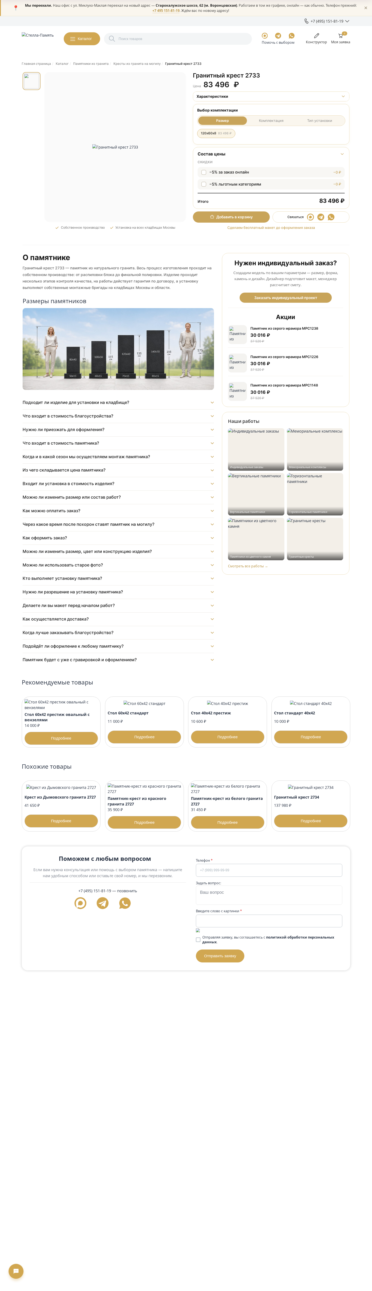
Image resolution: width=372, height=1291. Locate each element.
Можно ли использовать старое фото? (63, 565)
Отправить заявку (220, 956)
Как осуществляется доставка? (56, 619)
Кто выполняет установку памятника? (62, 578)
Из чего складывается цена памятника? (64, 470)
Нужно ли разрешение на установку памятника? (73, 591)
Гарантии (66, 21)
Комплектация (271, 120)
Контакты (151, 21)
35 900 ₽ (137, 810)
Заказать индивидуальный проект (285, 297)
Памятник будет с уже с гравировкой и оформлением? (80, 659)
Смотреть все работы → (248, 566)
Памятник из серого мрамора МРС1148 (284, 385)
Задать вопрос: (208, 883)
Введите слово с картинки (219, 911)
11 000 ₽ (131, 724)
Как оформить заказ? (45, 537)
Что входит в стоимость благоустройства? (68, 416)
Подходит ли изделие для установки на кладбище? (76, 402)
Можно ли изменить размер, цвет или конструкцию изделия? (87, 551)
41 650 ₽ (60, 808)
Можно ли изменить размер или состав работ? (72, 497)
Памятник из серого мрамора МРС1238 (284, 328)
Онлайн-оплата (126, 21)
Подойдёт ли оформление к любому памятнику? (73, 646)
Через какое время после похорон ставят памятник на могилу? (88, 524)
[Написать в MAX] (265, 36)
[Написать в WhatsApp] (292, 36)
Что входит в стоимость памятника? (61, 443)
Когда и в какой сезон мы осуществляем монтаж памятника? (86, 456)
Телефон (204, 860)
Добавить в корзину (234, 217)
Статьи (103, 21)
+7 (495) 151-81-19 (94, 890)
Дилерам (85, 21)
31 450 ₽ (227, 810)
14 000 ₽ (57, 726)
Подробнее (61, 738)
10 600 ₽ (214, 724)
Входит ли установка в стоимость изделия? (68, 483)
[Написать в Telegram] (278, 36)
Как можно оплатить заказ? (51, 510)
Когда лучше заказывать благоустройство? (68, 632)
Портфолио (44, 21)
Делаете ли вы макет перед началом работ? (69, 605)
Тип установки (319, 120)
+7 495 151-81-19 (166, 10)
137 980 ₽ (297, 808)
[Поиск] (112, 39)
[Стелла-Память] (38, 38)
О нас (26, 21)
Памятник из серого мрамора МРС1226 (284, 357)
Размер (222, 120)
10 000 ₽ (297, 724)
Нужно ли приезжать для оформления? (63, 429)
